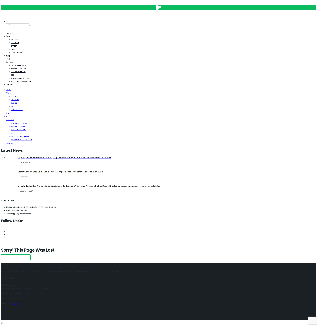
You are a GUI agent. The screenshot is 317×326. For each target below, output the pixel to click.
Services (9, 62)
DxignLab (16, 303)
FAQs (13, 49)
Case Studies (16, 52)
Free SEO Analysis (18, 68)
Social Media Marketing (21, 81)
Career (14, 46)
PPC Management (18, 72)
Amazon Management (20, 78)
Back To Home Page (16, 257)
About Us (15, 39)
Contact (9, 84)
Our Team (15, 43)
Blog (8, 59)
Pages (8, 36)
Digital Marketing (18, 65)
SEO (12, 75)
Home (8, 33)
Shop (8, 55)
